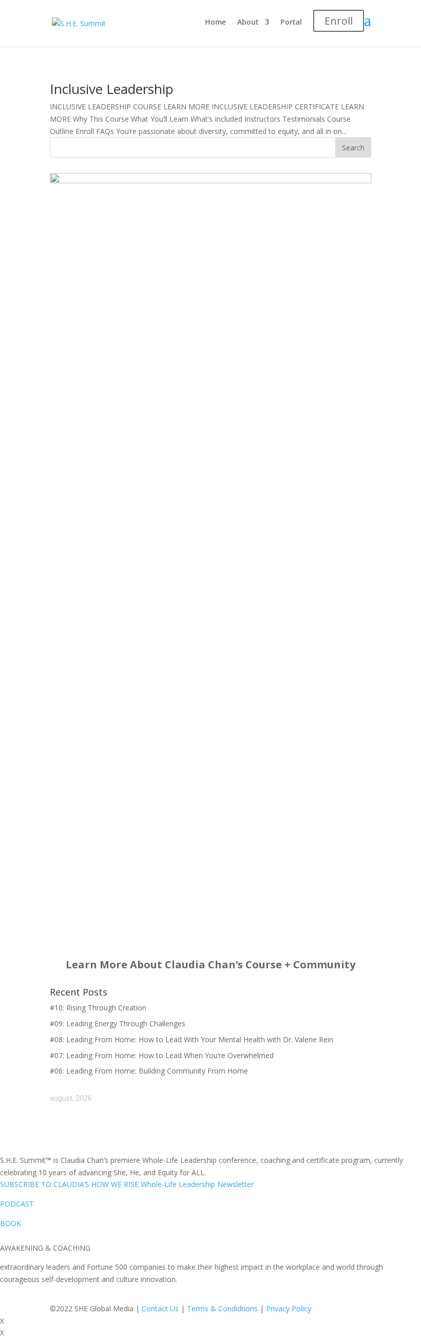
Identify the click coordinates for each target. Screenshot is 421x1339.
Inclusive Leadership (112, 89)
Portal (291, 22)
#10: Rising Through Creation (98, 1007)
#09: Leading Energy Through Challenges (117, 1023)
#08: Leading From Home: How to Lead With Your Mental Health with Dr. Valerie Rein (191, 1039)
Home (215, 22)
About (248, 22)
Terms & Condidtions (222, 1308)
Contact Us (160, 1308)
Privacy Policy (288, 1308)
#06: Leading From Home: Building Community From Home (149, 1071)
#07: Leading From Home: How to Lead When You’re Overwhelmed (162, 1055)
